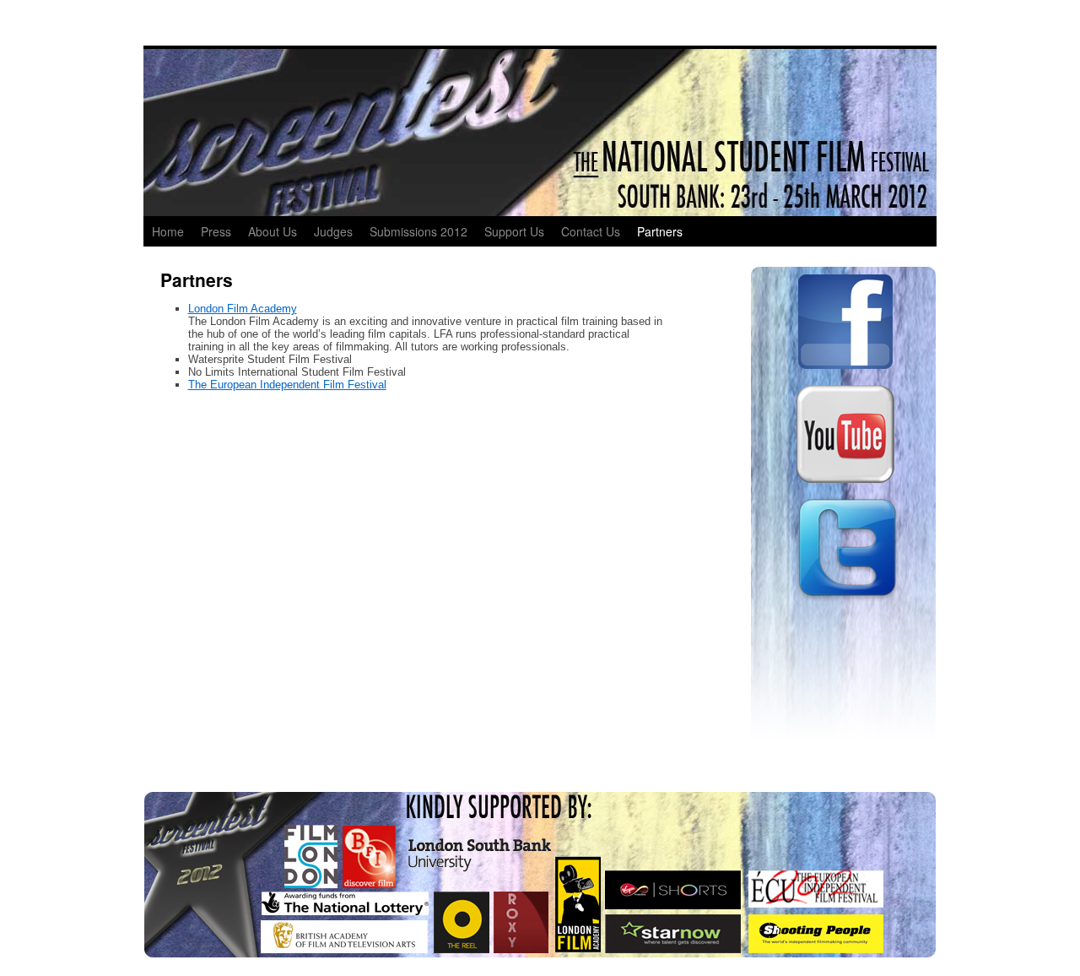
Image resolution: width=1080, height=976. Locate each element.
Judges (333, 231)
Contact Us (590, 231)
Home (168, 231)
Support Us (514, 231)
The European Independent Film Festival (287, 384)
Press (216, 231)
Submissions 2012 (418, 231)
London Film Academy (242, 308)
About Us (272, 231)
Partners (660, 231)
